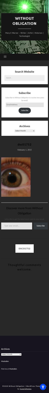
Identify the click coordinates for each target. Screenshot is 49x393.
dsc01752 (24, 248)
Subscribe (24, 111)
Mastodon (5, 361)
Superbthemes (25, 389)
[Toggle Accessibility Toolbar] (43, 387)
